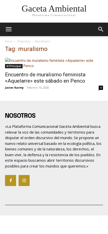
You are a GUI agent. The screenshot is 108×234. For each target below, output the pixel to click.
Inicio (9, 41)
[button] (101, 29)
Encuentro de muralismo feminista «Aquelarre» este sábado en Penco (45, 78)
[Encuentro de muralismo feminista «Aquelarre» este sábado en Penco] (54, 63)
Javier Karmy (14, 87)
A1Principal (14, 66)
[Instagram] (24, 180)
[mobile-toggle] (9, 29)
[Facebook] (10, 180)
